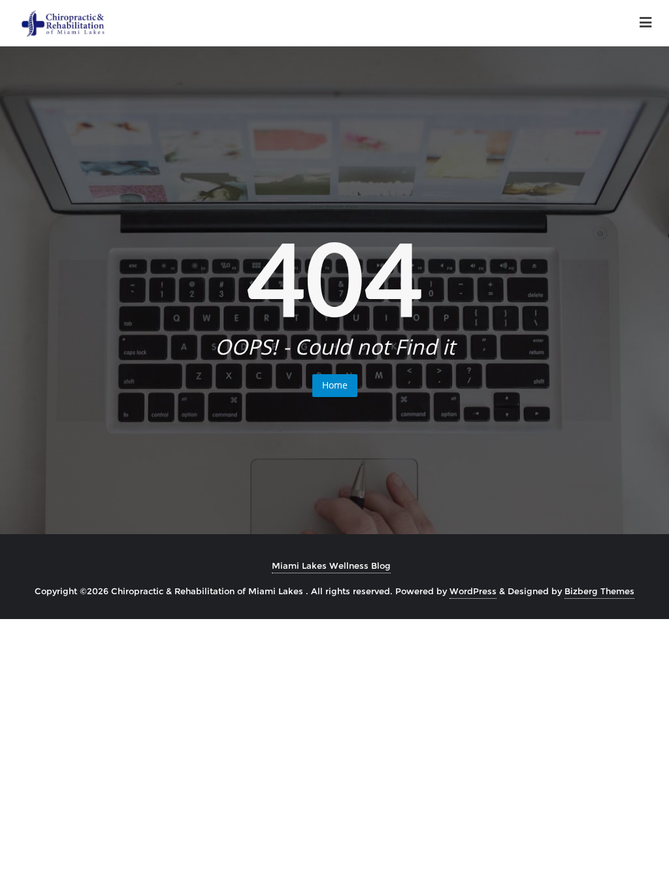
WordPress (473, 591)
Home (335, 385)
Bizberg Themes (599, 591)
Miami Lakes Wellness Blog (331, 565)
